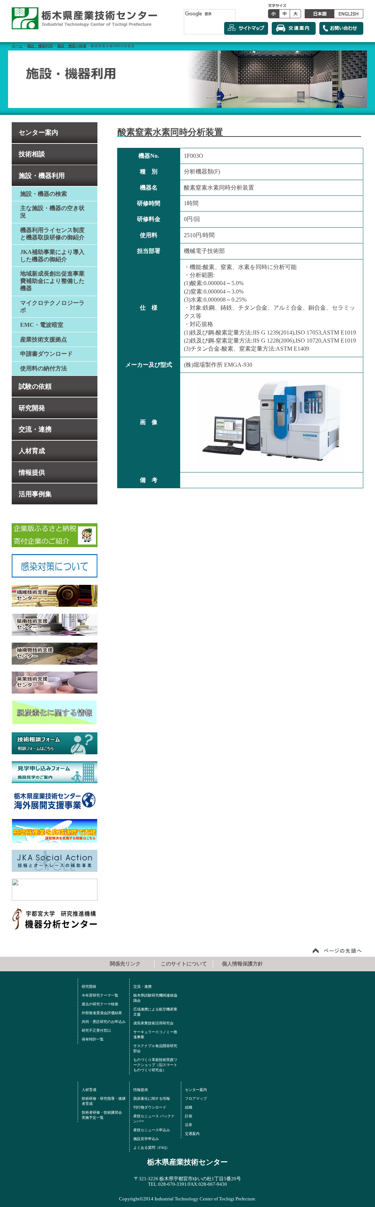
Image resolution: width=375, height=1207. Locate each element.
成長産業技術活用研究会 (153, 1023)
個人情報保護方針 (242, 964)
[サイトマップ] (246, 28)
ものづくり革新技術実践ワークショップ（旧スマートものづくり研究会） (155, 1065)
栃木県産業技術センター (187, 1162)
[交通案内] (294, 28)
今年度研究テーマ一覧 (100, 995)
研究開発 (32, 408)
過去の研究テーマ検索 (100, 1004)
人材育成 (32, 451)
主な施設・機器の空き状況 (52, 211)
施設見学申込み (146, 1139)
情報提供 (32, 472)
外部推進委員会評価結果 (102, 1013)
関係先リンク (125, 964)
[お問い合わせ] (341, 28)
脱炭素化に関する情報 (151, 1098)
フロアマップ (196, 1098)
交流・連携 (35, 429)
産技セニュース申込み (151, 1130)
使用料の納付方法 (43, 368)
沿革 (188, 1125)
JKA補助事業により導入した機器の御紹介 (52, 255)
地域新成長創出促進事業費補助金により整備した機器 (52, 280)
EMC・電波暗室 (41, 325)
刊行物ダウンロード (149, 1107)
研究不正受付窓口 (96, 1030)
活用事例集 (35, 494)
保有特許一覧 (93, 1039)
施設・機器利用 (40, 46)
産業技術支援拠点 (43, 339)
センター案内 (38, 132)
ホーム (17, 46)
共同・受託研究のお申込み (104, 1022)
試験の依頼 (35, 386)
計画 (188, 1116)
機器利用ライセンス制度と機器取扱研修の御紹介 (52, 233)
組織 (188, 1107)
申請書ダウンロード (46, 354)
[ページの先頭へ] (337, 950)
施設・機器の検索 (71, 46)
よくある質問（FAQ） (151, 1148)
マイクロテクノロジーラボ (52, 306)
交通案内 (192, 1134)
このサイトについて (184, 964)
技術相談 (32, 154)
